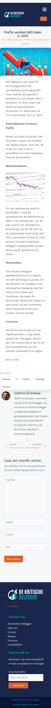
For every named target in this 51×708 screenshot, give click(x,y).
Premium (13, 640)
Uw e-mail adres (17, 671)
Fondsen (25, 43)
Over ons (12, 628)
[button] (6, 379)
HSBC (16, 359)
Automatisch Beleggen (20, 623)
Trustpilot (12, 606)
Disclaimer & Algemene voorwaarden (25, 704)
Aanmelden (18, 685)
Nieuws (12, 636)
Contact (12, 632)
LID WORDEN (15, 644)
